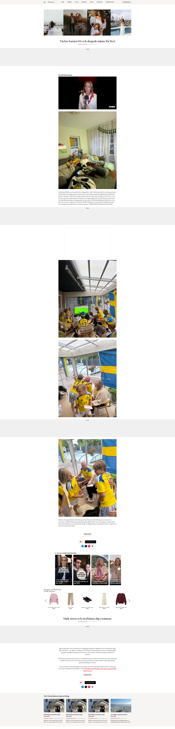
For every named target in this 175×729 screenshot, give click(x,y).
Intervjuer (99, 2)
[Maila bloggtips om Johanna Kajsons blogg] (92, 546)
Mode (62, 2)
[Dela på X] (86, 546)
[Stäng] (114, 104)
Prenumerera (127, 2)
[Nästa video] (119, 568)
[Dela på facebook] (82, 546)
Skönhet (69, 2)
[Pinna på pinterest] (89, 546)
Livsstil (92, 2)
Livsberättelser (109, 2)
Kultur (76, 2)
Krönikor (84, 2)
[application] (87, 93)
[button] (63, 570)
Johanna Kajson (82, 44)
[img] (81, 541)
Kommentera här (90, 541)
